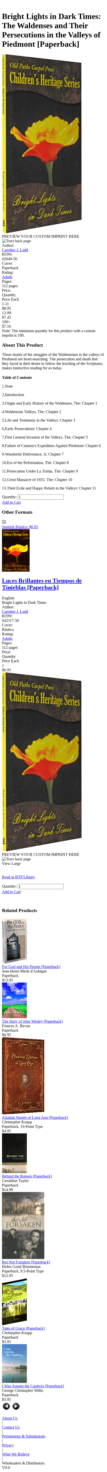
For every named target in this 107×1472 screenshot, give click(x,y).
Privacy (8, 1445)
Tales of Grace (23, 1328)
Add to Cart (11, 502)
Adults (7, 277)
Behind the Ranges (27, 1176)
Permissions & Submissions (23, 1436)
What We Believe (16, 1454)
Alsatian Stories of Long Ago (35, 1117)
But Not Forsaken (26, 1262)
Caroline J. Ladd (15, 250)
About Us (9, 1418)
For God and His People (31, 967)
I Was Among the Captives (33, 1386)
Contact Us (11, 1427)
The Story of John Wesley (32, 1021)
